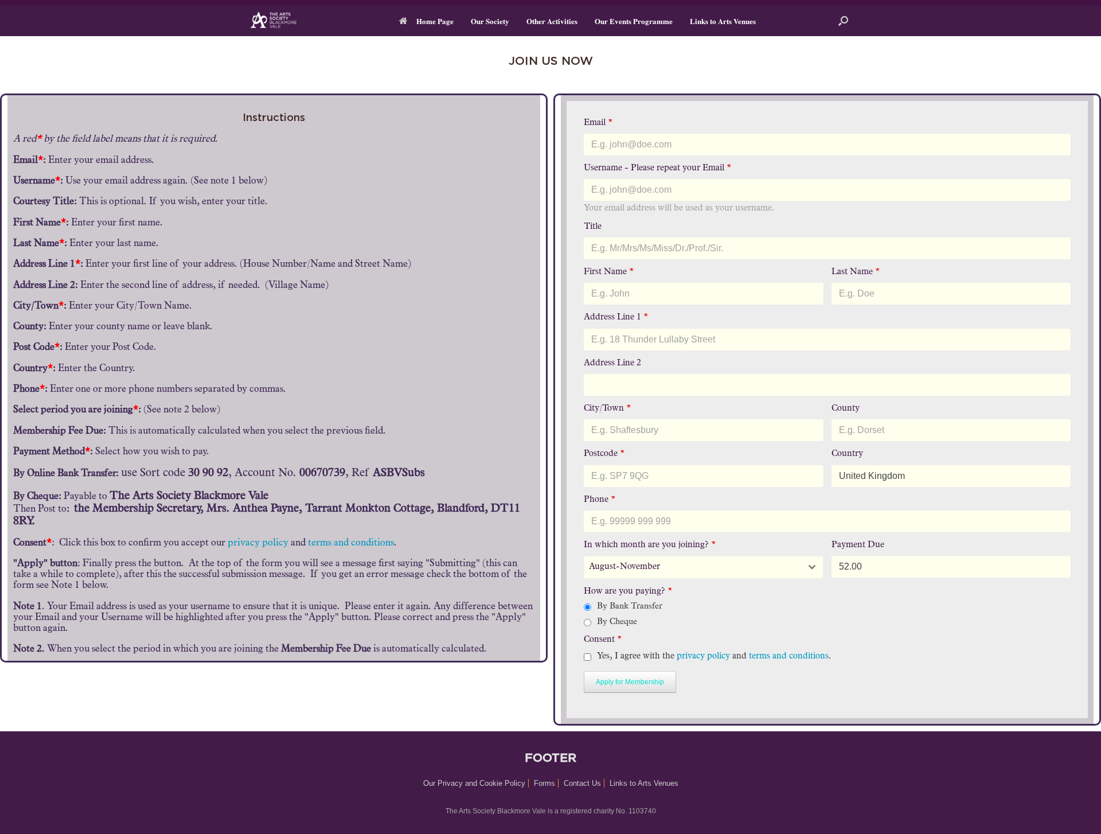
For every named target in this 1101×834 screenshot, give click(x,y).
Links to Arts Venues (723, 20)
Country (847, 454)
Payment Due (857, 545)
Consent (603, 640)
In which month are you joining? (650, 545)
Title (593, 227)
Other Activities (551, 20)
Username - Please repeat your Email (657, 168)
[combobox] (703, 567)
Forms (544, 783)
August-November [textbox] (624, 567)
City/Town (607, 408)
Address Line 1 (616, 317)
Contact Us (582, 783)
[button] (843, 21)
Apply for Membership (630, 682)
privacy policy (258, 543)
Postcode (604, 454)
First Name (609, 272)
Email (598, 123)
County (845, 408)
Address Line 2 (612, 363)
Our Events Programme (634, 20)
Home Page (435, 20)
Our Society (490, 20)
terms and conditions (351, 543)
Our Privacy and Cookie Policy (474, 783)
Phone (599, 500)
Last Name (855, 272)
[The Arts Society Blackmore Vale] (280, 20)
